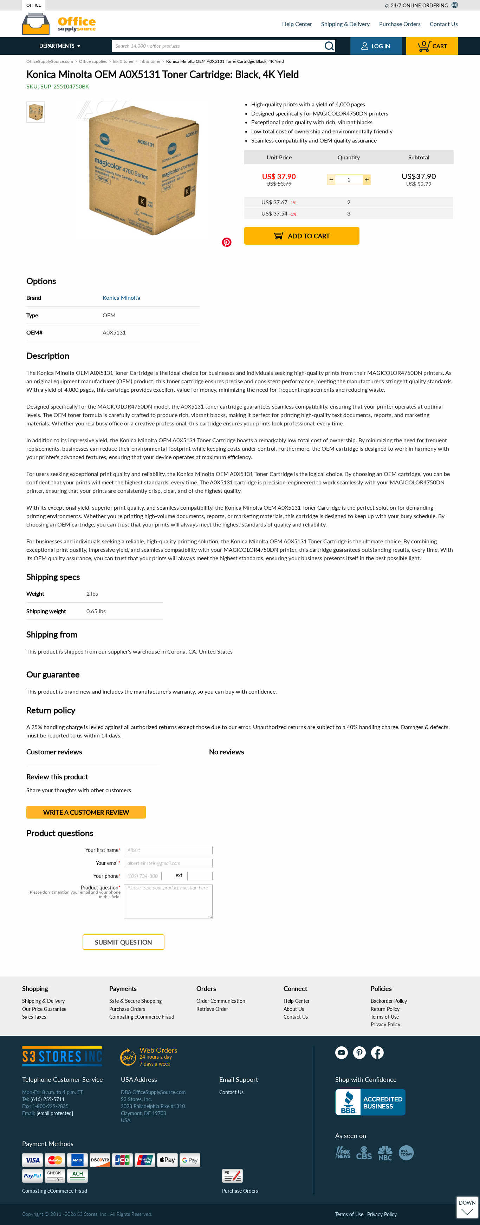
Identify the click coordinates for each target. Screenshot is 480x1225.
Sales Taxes (34, 1017)
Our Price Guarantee (44, 1009)
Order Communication (220, 1001)
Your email (107, 863)
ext (179, 875)
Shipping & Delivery (345, 23)
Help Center (297, 23)
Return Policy (385, 1009)
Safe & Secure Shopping (135, 1001)
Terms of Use (385, 1017)
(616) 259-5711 (48, 1099)
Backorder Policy (389, 1001)
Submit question (123, 942)
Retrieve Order (212, 1009)
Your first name (101, 850)
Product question (99, 887)
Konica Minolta (121, 297)
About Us (294, 1009)
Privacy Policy (385, 1024)
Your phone (105, 876)
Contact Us (444, 23)
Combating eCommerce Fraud (141, 1017)
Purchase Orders (400, 23)
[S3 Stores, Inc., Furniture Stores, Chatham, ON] (370, 1102)
